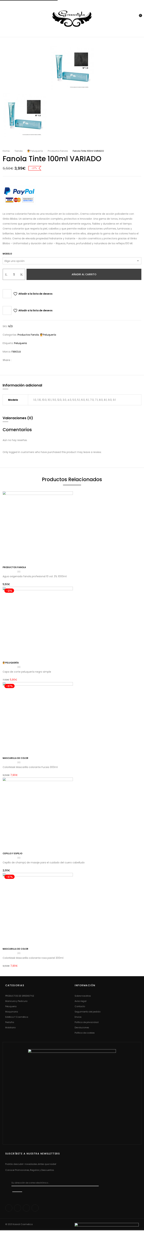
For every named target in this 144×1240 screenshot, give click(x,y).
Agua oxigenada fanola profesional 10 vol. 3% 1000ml (35, 576)
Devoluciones (82, 1027)
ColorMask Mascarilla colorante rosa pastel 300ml (33, 958)
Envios (78, 1016)
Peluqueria (20, 343)
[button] (138, 18)
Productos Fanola (58, 151)
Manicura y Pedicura (16, 1001)
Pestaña (9, 1022)
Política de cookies (85, 1032)
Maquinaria (11, 1011)
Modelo (7, 253)
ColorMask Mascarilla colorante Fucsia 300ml (30, 767)
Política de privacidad (87, 1022)
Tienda (18, 151)
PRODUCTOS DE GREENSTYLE (19, 995)
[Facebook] (16, 360)
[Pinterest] (32, 360)
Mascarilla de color (15, 758)
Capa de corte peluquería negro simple (27, 671)
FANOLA (16, 351)
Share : (7, 360)
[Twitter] (21, 360)
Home (6, 151)
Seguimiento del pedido (87, 1011)
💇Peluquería (35, 151)
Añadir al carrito (84, 274)
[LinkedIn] (27, 360)
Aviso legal (80, 1001)
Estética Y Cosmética (16, 1016)
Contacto (80, 1006)
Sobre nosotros (83, 995)
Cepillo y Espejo (12, 853)
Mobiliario (10, 1027)
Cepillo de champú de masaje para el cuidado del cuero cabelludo (44, 862)
